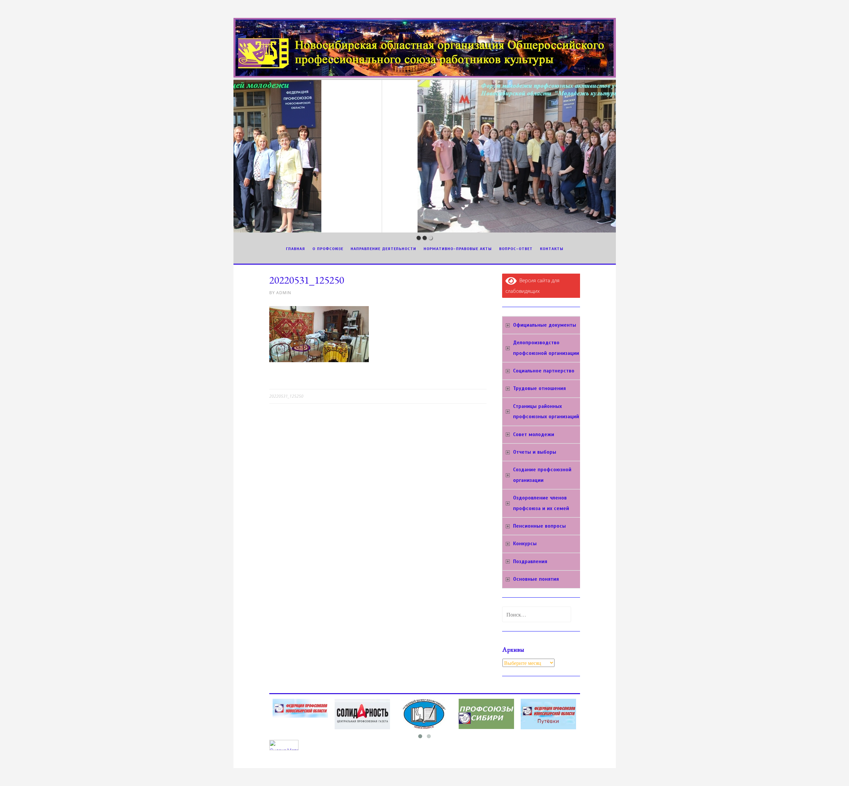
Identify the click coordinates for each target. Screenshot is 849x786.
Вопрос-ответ (516, 248)
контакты (551, 248)
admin (283, 292)
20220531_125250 (286, 396)
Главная (295, 248)
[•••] (424, 156)
